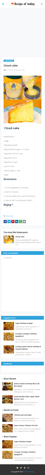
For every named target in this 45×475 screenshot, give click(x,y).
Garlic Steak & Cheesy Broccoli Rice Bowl (26, 384)
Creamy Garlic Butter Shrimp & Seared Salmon (28, 347)
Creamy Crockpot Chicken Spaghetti (26, 335)
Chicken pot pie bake (23, 415)
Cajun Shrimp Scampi (24, 323)
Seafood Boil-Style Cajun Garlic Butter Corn (27, 397)
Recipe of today (28, 472)
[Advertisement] (22, 32)
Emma (10, 70)
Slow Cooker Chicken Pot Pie (26, 425)
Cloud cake (9, 216)
